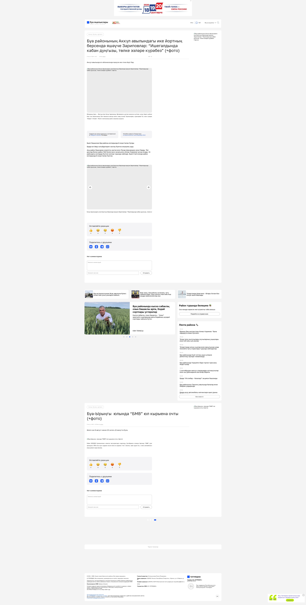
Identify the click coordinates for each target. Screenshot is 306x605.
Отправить (146, 273)
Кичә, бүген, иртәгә (95, 34)
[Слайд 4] (132, 336)
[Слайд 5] (135, 336)
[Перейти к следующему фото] (148, 187)
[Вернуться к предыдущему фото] (90, 187)
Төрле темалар (153, 547)
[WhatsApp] (107, 246)
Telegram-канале (95, 135)
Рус (191, 23)
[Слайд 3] (129, 336)
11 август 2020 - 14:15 (92, 424)
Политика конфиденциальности (96, 598)
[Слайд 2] (126, 336)
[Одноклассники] (96, 246)
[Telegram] (102, 246)
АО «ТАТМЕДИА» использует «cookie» (97, 595)
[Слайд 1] (123, 336)
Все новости (199, 396)
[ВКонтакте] (90, 246)
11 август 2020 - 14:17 (92, 56)
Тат (199, 23)
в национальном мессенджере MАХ (134, 135)
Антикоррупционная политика (95, 594)
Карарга (290, 600)
